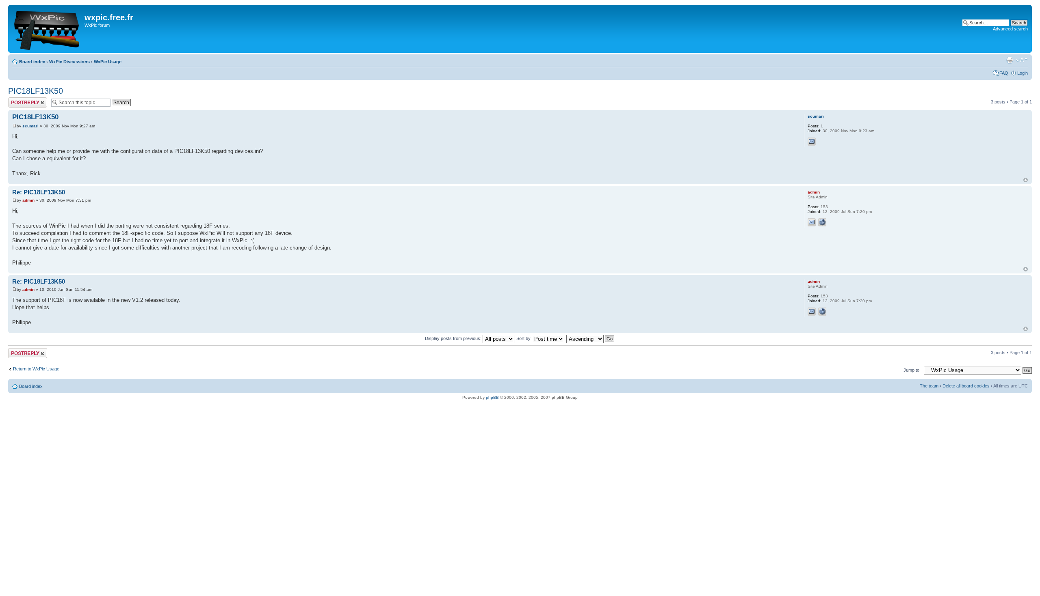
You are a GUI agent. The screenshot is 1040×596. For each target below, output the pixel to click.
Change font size (1022, 60)
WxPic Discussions (69, 61)
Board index (32, 61)
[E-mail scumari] (812, 142)
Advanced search (1010, 28)
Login (1022, 73)
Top (1025, 180)
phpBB (492, 397)
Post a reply (20, 99)
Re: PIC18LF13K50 (38, 192)
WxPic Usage (107, 61)
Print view (1009, 60)
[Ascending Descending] (590, 338)
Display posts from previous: (454, 338)
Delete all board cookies (966, 385)
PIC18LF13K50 (35, 90)
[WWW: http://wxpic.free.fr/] (822, 222)
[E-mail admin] (812, 222)
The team (929, 385)
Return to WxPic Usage (36, 368)
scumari (30, 126)
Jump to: (912, 370)
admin (28, 200)
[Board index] (47, 29)
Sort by (524, 338)
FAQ (1003, 73)
